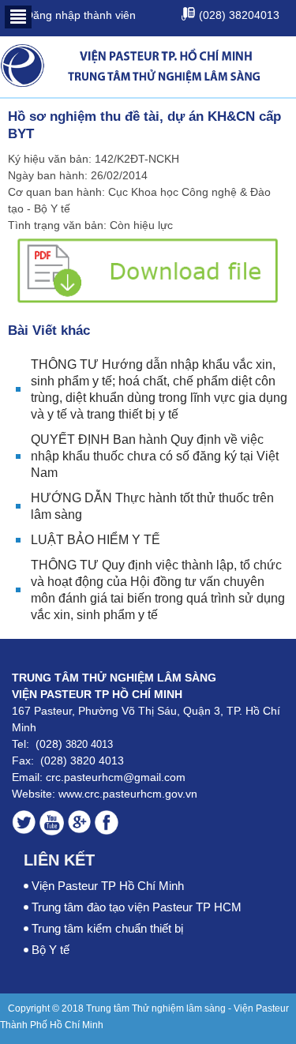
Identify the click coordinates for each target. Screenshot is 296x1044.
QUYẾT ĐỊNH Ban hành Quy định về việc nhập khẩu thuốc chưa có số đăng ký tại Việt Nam (155, 456)
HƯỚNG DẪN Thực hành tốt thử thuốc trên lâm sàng (152, 506)
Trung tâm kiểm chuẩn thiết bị (107, 928)
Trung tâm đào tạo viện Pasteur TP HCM (137, 907)
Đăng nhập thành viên (79, 15)
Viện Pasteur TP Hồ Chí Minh (108, 885)
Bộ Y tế (50, 949)
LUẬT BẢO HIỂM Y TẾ (95, 539)
